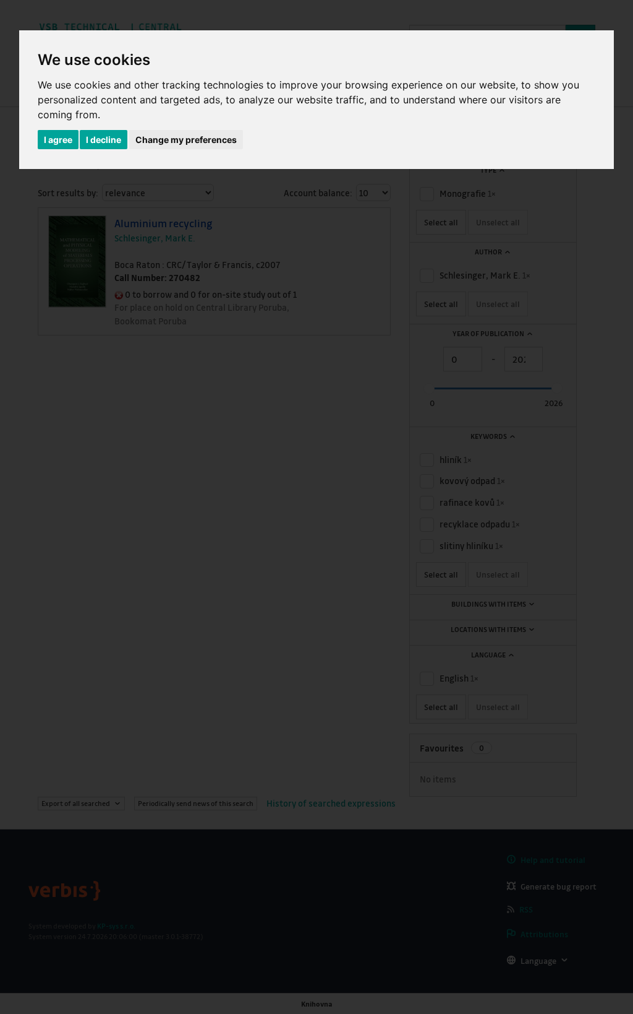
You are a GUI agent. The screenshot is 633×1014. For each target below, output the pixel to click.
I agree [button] (58, 139)
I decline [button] (103, 139)
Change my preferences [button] (186, 139)
